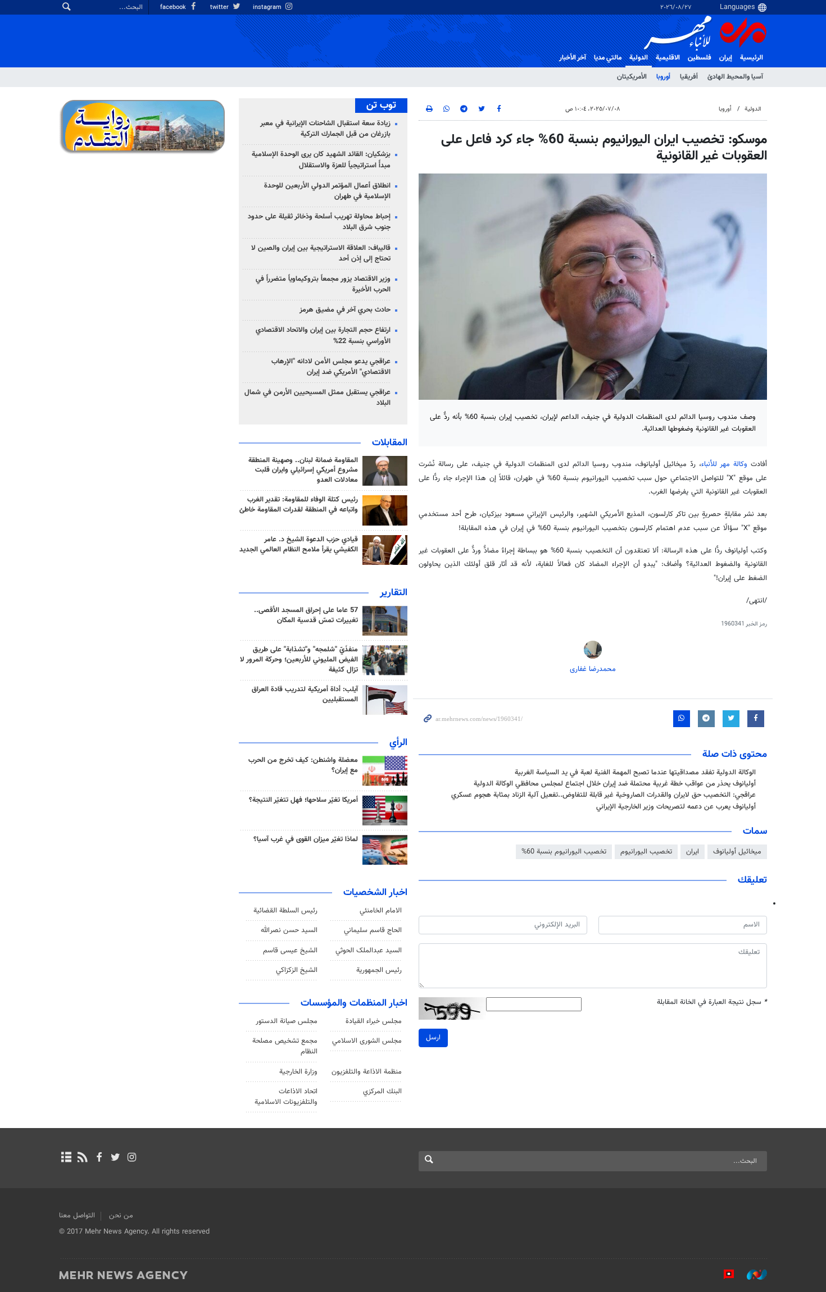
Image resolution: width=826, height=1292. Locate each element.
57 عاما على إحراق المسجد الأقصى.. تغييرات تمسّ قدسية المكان (306, 615)
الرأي (398, 743)
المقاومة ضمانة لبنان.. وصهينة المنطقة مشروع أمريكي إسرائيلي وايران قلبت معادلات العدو (303, 470)
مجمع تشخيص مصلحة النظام (284, 1046)
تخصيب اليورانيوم (646, 851)
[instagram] (132, 1158)
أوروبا (663, 77)
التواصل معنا (77, 1215)
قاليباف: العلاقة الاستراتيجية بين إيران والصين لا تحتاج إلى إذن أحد (321, 253)
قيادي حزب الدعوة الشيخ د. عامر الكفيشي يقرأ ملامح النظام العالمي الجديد (298, 544)
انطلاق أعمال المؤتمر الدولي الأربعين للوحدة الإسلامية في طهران (327, 191)
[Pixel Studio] (723, 1275)
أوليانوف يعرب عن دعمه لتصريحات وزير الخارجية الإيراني (676, 806)
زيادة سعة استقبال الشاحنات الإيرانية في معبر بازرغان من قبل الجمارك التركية (325, 129)
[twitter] (115, 1158)
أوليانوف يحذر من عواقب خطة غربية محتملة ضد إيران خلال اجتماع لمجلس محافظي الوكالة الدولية (615, 783)
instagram (268, 7)
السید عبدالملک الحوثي (368, 950)
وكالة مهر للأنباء (724, 464)
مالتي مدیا (607, 57)
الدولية (638, 57)
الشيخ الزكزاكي (296, 970)
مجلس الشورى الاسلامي (367, 1041)
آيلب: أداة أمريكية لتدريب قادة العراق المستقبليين (305, 694)
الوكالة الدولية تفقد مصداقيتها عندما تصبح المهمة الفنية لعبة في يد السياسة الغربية (635, 772)
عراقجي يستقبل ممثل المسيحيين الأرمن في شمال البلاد (317, 398)
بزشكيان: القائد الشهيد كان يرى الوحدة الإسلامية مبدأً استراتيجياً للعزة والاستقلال (321, 160)
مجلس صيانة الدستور (286, 1021)
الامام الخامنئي (381, 910)
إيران (725, 57)
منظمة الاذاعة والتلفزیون (367, 1072)
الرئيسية (751, 57)
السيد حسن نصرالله (289, 930)
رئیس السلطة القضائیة (285, 910)
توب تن (381, 105)
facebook (174, 7)
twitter (220, 7)
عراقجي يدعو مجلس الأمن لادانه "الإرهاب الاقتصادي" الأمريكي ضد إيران (331, 367)
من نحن (121, 1215)
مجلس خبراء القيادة (374, 1021)
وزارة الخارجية (298, 1072)
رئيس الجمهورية (379, 970)
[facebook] (99, 1158)
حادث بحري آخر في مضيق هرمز (345, 310)
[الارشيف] (66, 1158)
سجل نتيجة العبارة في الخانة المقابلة (712, 1002)
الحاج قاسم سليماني (373, 930)
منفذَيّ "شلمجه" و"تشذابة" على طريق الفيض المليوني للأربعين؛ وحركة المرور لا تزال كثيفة (299, 659)
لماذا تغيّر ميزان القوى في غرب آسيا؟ (305, 839)
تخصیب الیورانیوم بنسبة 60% (563, 851)
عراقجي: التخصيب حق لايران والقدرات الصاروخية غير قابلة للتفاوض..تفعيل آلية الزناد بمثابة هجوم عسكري (603, 795)
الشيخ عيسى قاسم (290, 950)
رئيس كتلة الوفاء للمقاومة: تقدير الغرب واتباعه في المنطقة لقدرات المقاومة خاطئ (298, 504)
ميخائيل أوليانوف (737, 851)
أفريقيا (689, 77)
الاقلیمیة (668, 57)
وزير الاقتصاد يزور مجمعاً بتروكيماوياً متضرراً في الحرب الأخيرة (323, 284)
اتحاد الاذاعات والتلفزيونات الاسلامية (286, 1097)
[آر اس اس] (82, 1158)
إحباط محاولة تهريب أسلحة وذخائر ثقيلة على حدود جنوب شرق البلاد (319, 222)
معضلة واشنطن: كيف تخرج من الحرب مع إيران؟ (303, 765)
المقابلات (389, 443)
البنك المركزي (382, 1091)
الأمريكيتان (632, 77)
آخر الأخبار (572, 57)
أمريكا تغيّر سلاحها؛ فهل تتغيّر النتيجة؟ (303, 800)
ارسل (433, 1037)
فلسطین (699, 57)
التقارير (393, 593)
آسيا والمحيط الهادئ (735, 77)
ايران (692, 851)
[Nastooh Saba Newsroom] (751, 1275)
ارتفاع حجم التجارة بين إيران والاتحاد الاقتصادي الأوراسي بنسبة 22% (323, 335)
